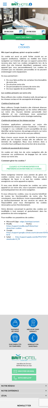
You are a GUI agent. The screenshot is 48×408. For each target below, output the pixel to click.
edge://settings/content (29, 221)
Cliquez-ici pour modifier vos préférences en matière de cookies (24, 167)
